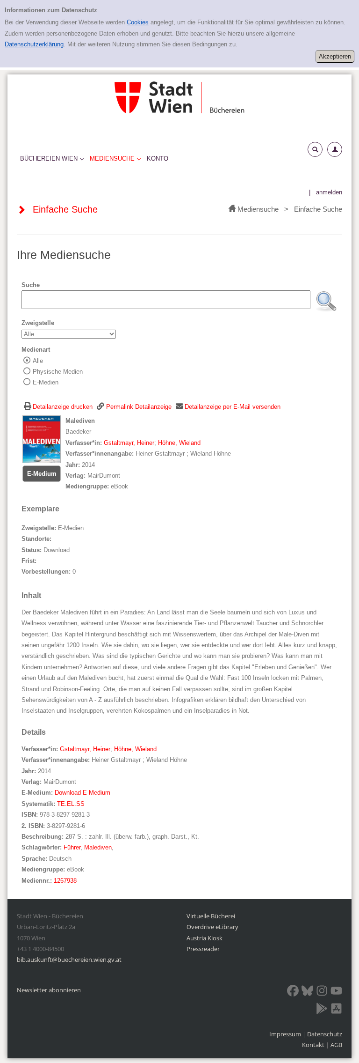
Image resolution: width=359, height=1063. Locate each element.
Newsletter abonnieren (49, 990)
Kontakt (313, 1045)
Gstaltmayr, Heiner (129, 442)
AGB (336, 1045)
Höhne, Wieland (179, 442)
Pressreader (203, 949)
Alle (38, 360)
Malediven (98, 847)
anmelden (329, 192)
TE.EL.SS (71, 803)
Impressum (285, 1034)
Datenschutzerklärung (34, 44)
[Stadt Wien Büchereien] (179, 97)
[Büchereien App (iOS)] (336, 1010)
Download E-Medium (82, 792)
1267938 (65, 880)
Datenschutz (324, 1034)
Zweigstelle (38, 322)
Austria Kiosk (205, 938)
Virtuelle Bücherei (211, 916)
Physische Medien (58, 371)
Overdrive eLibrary (212, 927)
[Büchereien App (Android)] (322, 1010)
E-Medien (45, 382)
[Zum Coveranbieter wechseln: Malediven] (41, 439)
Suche (31, 284)
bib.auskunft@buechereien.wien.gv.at (69, 959)
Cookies (138, 22)
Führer (72, 847)
